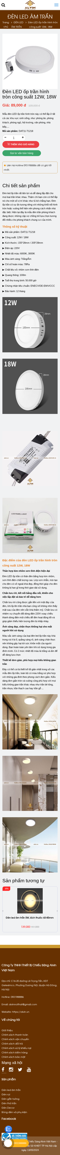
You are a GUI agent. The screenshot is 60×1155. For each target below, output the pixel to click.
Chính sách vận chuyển (15, 1039)
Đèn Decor (8, 1107)
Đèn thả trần (9, 1103)
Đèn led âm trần (11, 1090)
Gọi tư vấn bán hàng (21, 153)
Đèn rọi (6, 1094)
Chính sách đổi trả (12, 1043)
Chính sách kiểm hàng (15, 1052)
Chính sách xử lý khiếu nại (16, 1048)
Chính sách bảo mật (13, 1056)
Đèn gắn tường (10, 1098)
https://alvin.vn (20, 1011)
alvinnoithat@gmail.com (23, 1004)
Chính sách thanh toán (15, 1034)
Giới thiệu (7, 1030)
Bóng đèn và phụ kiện (14, 1112)
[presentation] (2, 911)
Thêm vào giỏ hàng (22, 144)
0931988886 (30, 165)
